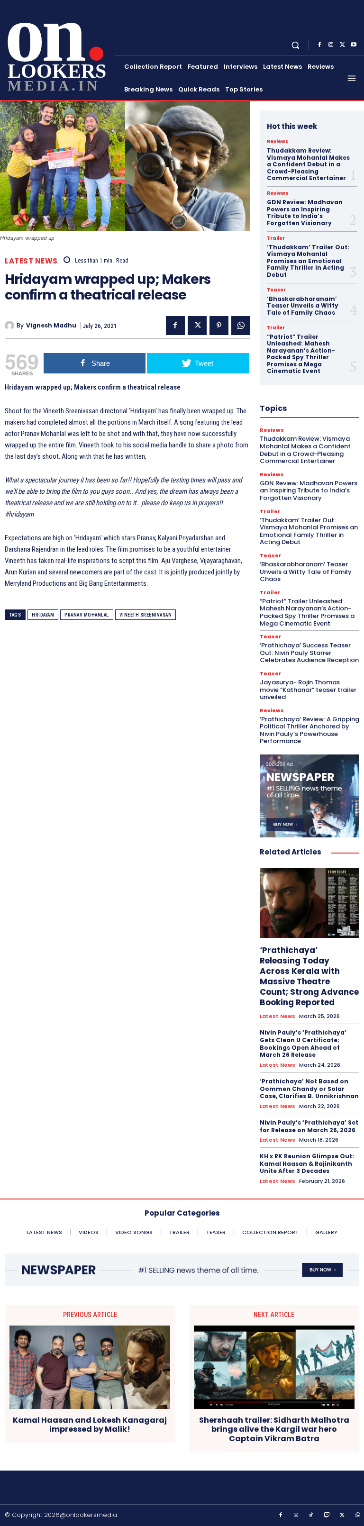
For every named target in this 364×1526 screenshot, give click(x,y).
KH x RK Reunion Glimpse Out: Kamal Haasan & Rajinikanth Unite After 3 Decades (307, 1163)
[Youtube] (353, 45)
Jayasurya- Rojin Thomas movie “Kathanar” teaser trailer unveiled (308, 689)
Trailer (276, 238)
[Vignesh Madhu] (11, 325)
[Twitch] (327, 1515)
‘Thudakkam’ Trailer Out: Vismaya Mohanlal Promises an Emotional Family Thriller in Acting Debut (308, 261)
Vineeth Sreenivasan (145, 615)
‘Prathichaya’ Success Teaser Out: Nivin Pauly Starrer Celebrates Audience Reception (309, 652)
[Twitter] (342, 45)
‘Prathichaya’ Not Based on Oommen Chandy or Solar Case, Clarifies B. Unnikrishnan (309, 1088)
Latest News (31, 260)
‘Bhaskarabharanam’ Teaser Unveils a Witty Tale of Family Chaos (302, 306)
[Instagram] (331, 45)
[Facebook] (319, 45)
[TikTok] (311, 1515)
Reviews (277, 141)
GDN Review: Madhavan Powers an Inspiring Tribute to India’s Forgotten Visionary (305, 212)
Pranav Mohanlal (86, 615)
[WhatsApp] (240, 325)
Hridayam (43, 615)
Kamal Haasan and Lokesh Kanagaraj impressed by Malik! (90, 1425)
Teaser (276, 290)
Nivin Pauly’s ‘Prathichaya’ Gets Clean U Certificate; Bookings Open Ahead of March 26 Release (303, 1043)
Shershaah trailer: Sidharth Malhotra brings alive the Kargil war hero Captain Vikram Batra (274, 1429)
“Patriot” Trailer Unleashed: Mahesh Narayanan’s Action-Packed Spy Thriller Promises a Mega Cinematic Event (301, 354)
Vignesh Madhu (51, 325)
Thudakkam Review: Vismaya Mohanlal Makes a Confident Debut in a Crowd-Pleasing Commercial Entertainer (308, 164)
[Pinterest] (218, 325)
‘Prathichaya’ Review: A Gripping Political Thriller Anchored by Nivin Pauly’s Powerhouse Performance (309, 730)
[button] (295, 45)
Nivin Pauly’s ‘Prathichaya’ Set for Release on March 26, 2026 (309, 1126)
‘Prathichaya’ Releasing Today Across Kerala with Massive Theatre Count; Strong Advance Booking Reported (309, 976)
